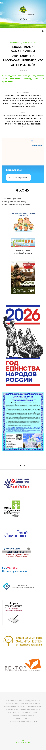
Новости (31, 715)
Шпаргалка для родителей (23, 43)
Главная (16, 715)
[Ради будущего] (23, 11)
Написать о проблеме (18, 178)
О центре (23, 715)
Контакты (34, 721)
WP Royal (34, 712)
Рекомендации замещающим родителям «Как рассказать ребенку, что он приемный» (23, 79)
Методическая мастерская (23, 718)
